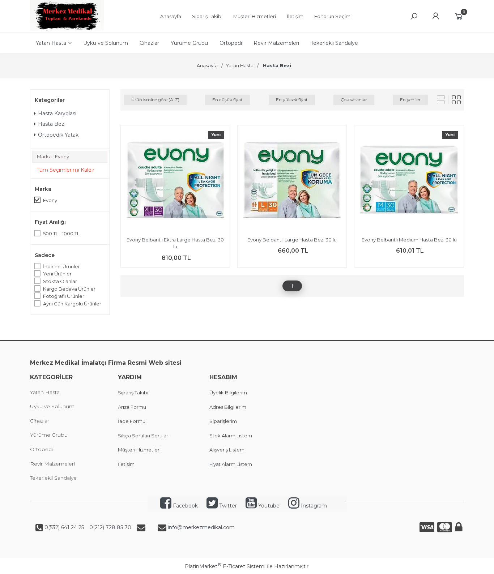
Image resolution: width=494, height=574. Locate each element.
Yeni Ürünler (57, 274)
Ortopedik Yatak (58, 135)
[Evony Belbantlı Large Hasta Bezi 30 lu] (292, 181)
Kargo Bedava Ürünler (69, 289)
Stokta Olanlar (60, 281)
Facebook (184, 505)
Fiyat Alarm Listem (230, 464)
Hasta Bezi (51, 124)
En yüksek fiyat (292, 99)
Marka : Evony (53, 156)
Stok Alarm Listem (230, 435)
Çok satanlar (354, 99)
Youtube (268, 505)
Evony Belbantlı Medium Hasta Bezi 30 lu (409, 240)
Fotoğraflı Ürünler (63, 296)
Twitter (227, 505)
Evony (50, 200)
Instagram (313, 505)
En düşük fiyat (227, 99)
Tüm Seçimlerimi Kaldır (65, 170)
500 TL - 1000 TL (61, 233)
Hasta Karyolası (57, 113)
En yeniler (410, 99)
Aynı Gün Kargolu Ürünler (72, 304)
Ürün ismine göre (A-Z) (155, 99)
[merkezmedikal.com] (67, 29)
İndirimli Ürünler (61, 266)
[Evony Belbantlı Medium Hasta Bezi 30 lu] (409, 181)
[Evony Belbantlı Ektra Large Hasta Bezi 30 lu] (175, 181)
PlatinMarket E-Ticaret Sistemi (225, 566)
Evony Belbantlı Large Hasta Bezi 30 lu (292, 240)
